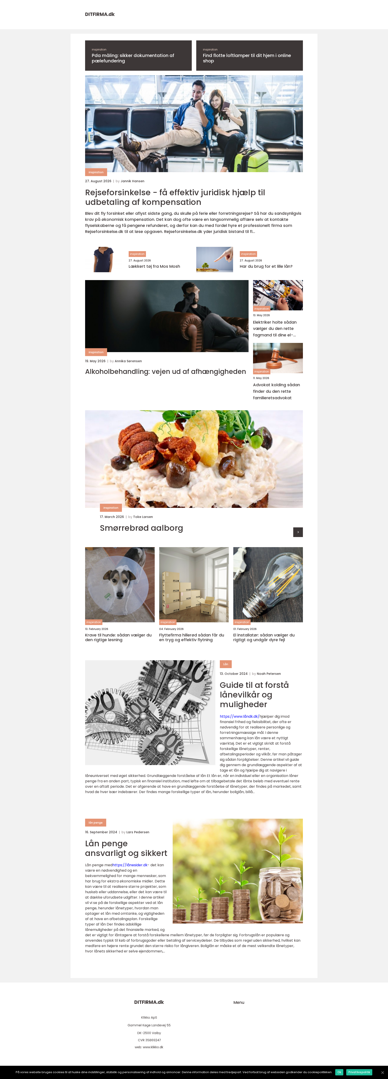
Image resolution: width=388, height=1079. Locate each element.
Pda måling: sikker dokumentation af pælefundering (133, 58)
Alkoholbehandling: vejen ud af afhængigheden (165, 372)
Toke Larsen (143, 516)
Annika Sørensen (128, 361)
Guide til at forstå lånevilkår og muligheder (254, 694)
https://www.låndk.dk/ (240, 716)
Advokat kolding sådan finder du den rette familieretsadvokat (276, 391)
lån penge (96, 823)
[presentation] (298, 532)
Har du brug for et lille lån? (266, 266)
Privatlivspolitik (359, 1072)
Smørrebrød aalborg (141, 528)
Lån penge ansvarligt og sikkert (126, 848)
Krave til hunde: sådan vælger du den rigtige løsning (118, 637)
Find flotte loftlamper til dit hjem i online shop (247, 58)
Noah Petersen (269, 673)
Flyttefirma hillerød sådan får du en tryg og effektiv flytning (191, 637)
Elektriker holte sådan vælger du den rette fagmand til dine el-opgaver (275, 328)
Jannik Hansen (132, 181)
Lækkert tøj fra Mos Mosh (154, 266)
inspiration (99, 49)
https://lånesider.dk (130, 865)
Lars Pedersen (137, 832)
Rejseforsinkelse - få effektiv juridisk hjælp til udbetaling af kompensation (175, 197)
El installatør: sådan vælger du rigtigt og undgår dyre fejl (264, 637)
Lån (225, 664)
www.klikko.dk (153, 1047)
